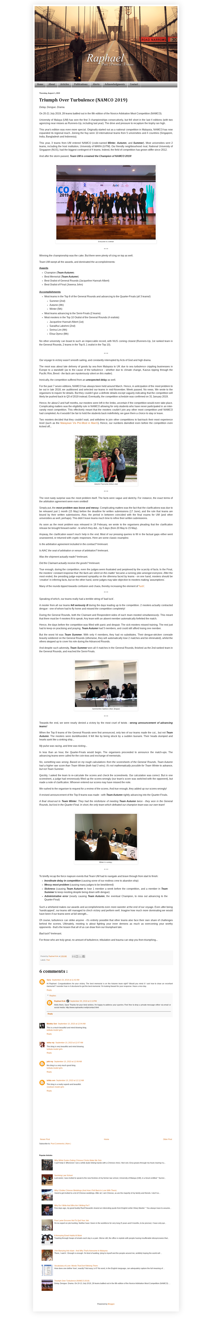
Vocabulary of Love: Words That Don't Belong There (76, 1266)
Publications (81, 84)
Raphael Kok (59, 1001)
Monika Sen (52, 1024)
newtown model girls (55, 1087)
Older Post (167, 1139)
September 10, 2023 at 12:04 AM (72, 1024)
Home (40, 84)
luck (141, 586)
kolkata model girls (55, 1030)
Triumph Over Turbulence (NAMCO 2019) (71, 1281)
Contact (134, 84)
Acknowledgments (115, 84)
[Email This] (73, 956)
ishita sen (51, 1080)
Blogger (111, 1304)
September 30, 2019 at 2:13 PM (83, 1001)
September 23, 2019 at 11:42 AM (65, 980)
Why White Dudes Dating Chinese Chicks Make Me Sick (77, 1160)
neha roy (50, 1043)
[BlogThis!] (76, 956)
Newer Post (45, 1139)
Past (48, 960)
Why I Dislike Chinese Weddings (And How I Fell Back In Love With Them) (85, 1190)
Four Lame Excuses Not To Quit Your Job (71, 1220)
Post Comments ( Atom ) (61, 1144)
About (52, 84)
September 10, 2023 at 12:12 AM (70, 1080)
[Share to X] (80, 956)
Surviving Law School (63, 1175)
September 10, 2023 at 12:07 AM (69, 1043)
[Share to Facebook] (83, 956)
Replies (53, 996)
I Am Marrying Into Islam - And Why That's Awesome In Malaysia (81, 1251)
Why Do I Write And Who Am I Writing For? (72, 1205)
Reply (49, 990)
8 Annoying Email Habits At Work (68, 1235)
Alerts (96, 84)
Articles (64, 84)
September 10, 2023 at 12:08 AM (68, 1061)
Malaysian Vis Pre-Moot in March (79, 423)
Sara (49, 980)
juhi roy (50, 1061)
